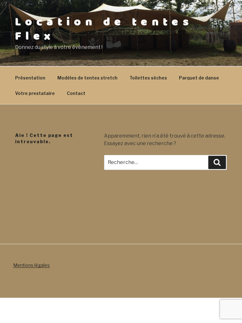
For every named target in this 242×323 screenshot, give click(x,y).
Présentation (30, 77)
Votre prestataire (35, 93)
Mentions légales (31, 265)
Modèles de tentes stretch (87, 77)
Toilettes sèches (148, 77)
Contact (76, 93)
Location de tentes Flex (104, 29)
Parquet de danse (199, 77)
